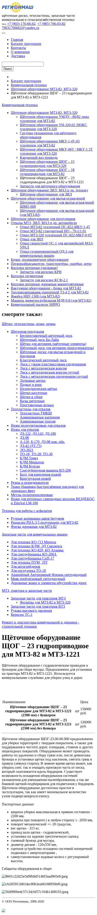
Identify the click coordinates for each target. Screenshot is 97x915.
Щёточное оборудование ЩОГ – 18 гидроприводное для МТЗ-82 (47, 172)
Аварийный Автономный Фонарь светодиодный (49, 575)
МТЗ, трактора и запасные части (27, 590)
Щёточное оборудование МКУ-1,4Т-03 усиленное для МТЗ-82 (50, 143)
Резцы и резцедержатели (30, 482)
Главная (17, 40)
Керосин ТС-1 (21, 615)
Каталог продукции (26, 44)
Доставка (18, 56)
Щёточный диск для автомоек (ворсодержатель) (57, 348)
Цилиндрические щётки (38, 389)
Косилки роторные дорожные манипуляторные (47, 284)
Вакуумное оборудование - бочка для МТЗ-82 (46, 288)
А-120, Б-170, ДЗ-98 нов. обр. (42, 442)
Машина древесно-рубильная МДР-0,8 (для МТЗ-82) (51, 300)
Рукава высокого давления (31, 610)
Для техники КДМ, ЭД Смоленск (36, 546)
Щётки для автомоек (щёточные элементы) (53, 344)
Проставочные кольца (37, 405)
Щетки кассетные (33, 393)
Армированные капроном (40, 417)
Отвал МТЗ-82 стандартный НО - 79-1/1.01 (53, 231)
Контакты (18, 48)
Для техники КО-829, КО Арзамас (37, 550)
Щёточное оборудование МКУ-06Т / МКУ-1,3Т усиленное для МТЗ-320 (56, 151)
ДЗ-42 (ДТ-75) (31, 446)
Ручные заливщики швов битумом (37, 518)
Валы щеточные (32, 401)
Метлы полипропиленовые (32, 495)
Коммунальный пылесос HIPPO (35, 304)
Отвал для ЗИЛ (31, 239)
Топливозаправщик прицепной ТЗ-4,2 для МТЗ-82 (50, 292)
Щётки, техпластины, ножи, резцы (28, 324)
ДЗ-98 (24, 438)
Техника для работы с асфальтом (27, 511)
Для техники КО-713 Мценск (33, 542)
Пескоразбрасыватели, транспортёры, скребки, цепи (51, 264)
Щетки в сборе (31, 397)
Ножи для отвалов (25, 429)
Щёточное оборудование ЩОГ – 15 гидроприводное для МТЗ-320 (47, 164)
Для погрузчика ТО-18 (28, 570)
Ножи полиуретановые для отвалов (38, 425)
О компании (20, 52)
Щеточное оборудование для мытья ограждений (48, 198)
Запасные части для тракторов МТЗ (38, 598)
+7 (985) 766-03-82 (51, 24)
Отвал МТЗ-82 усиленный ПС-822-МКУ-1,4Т (55, 227)
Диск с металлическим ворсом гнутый (49, 372)
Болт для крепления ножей (40, 474)
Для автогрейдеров (25, 566)
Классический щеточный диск (43, 360)
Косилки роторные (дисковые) (34, 268)
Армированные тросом (37, 421)
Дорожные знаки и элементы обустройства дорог (49, 583)
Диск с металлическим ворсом (43, 368)
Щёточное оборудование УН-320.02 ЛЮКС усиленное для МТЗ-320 (53, 127)
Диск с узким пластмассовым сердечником (53, 364)
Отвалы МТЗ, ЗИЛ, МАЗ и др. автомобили (44, 223)
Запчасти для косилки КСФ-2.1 (44, 280)
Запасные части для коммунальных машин (34, 534)
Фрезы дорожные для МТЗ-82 (34, 526)
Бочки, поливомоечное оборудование (40, 260)
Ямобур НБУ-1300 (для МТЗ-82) (35, 296)
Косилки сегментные (27, 276)
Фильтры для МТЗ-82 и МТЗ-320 (45, 602)
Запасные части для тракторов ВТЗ (38, 606)
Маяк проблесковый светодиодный (38, 579)
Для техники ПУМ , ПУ (29, 562)
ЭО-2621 (26, 450)
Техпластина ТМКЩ (36, 413)
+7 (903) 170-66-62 (21, 24)
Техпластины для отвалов (31, 409)
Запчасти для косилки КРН (41, 272)
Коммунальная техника (29, 85)
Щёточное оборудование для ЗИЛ (46, 194)
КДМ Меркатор (32, 462)
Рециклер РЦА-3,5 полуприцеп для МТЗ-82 (44, 522)
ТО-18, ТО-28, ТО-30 (36, 454)
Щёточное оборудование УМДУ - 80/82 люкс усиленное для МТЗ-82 (54, 119)
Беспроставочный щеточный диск (46, 336)
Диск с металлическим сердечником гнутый (54, 376)
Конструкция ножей (35, 478)
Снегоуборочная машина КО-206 (45, 470)
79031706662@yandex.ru (20, 28)
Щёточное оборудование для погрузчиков (43, 219)
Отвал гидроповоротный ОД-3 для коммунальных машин (46, 253)
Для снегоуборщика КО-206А (34, 554)
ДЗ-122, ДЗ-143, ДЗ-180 (38, 433)
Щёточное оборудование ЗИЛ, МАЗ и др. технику (49, 190)
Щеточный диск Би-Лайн (39, 340)
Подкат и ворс (31, 385)
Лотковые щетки (33, 380)
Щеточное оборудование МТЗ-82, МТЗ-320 (44, 89)
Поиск (8, 69)
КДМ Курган (30, 466)
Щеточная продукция (27, 331)
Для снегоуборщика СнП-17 (32, 558)
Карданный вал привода (39, 157)
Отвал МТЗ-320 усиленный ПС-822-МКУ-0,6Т (56, 235)
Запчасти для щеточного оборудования (50, 186)
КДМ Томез (29, 458)
